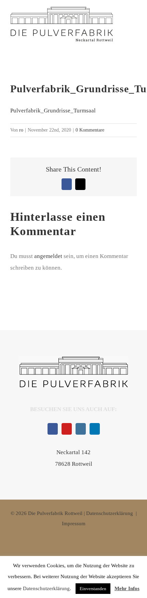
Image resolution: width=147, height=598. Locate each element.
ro (21, 130)
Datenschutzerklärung (109, 513)
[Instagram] (81, 429)
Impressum (73, 523)
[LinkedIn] (95, 429)
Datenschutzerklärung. (47, 588)
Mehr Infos (127, 588)
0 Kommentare (90, 130)
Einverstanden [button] (93, 588)
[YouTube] (67, 429)
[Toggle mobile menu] (132, 28)
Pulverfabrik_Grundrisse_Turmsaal (53, 110)
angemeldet (48, 256)
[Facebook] (53, 429)
